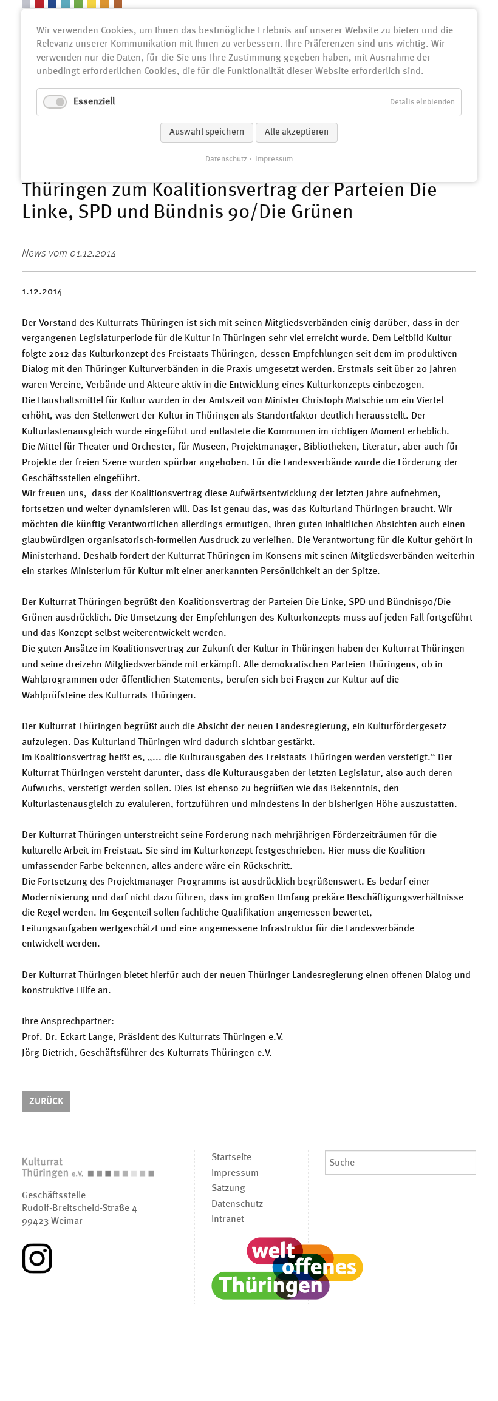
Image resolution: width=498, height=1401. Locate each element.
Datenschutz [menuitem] (237, 1204)
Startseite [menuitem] (231, 1158)
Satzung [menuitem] (228, 1188)
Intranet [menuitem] (227, 1219)
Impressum (274, 159)
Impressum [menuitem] (235, 1173)
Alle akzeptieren (297, 132)
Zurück (46, 1102)
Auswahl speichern (206, 132)
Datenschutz (226, 159)
